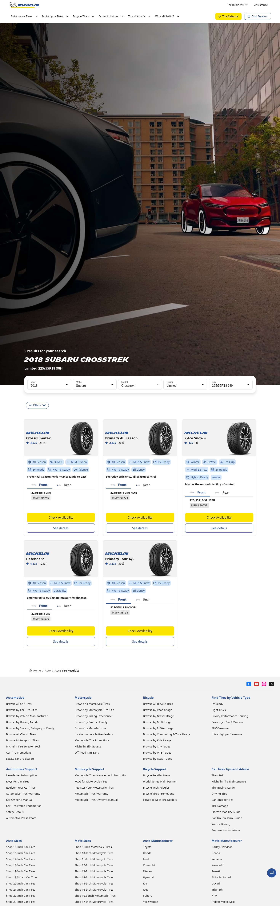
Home (37, 670)
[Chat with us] (271, 872)
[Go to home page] (24, 5)
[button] (66, 384)
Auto (48, 670)
